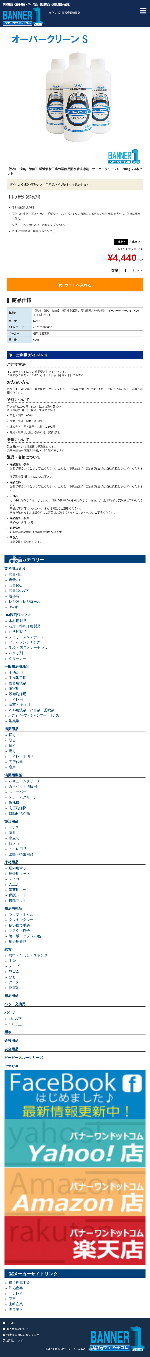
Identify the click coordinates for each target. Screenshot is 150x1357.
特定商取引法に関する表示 (22, 1334)
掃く (12, 735)
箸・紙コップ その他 (25, 936)
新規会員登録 (69, 12)
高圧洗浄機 (17, 808)
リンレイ (16, 1293)
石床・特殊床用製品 (24, 626)
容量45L (15, 575)
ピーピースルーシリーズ (23, 1058)
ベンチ (14, 827)
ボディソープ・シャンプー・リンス (33, 715)
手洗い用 (16, 673)
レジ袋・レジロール (24, 602)
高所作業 (16, 762)
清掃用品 (11, 729)
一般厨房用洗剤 (16, 666)
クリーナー (17, 658)
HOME (10, 1323)
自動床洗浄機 (19, 813)
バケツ (9, 1013)
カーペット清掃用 (23, 786)
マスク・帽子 (19, 930)
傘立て (14, 838)
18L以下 (15, 1019)
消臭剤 (14, 721)
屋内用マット (19, 868)
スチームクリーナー (24, 797)
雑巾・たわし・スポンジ (28, 955)
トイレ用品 (17, 849)
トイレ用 (16, 699)
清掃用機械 (13, 775)
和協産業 (16, 1288)
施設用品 (11, 821)
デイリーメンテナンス (26, 637)
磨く (12, 751)
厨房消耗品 (13, 908)
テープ (14, 966)
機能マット (17, 900)
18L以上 (15, 1024)
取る (12, 740)
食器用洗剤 (17, 683)
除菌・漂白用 (19, 705)
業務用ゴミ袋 (15, 569)
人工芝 (14, 884)
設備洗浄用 (17, 694)
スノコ (14, 879)
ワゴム (14, 971)
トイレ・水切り (21, 756)
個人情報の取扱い (17, 1328)
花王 (12, 1299)
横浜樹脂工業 (19, 1283)
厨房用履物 (17, 941)
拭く (12, 746)
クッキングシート (23, 920)
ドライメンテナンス (24, 642)
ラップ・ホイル (21, 914)
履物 (8, 1032)
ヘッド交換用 (15, 1004)
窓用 (12, 767)
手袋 (12, 961)
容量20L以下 (19, 591)
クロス (14, 982)
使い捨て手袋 (19, 925)
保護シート (17, 895)
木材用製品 (17, 621)
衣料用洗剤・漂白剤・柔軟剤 (31, 710)
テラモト (16, 1310)
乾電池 (14, 988)
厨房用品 (11, 995)
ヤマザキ (11, 1066)
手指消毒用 (17, 678)
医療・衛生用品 (21, 854)
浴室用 (14, 688)
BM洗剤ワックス (17, 615)
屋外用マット (19, 874)
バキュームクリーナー (26, 781)
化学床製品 (17, 632)
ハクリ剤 (16, 653)
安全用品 (11, 1049)
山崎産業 (16, 1304)
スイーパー (17, 792)
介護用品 (11, 1040)
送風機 (14, 803)
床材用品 (11, 862)
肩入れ (14, 844)
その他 (14, 607)
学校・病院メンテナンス (28, 648)
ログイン (52, 12)
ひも (12, 977)
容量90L (15, 585)
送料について (14, 1340)
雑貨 (8, 949)
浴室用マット (19, 890)
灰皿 (12, 833)
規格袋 (14, 596)
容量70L (15, 580)
